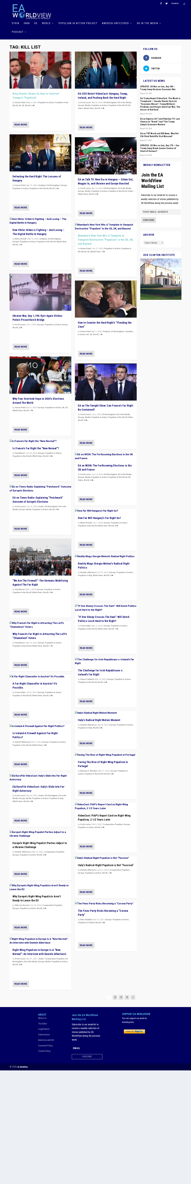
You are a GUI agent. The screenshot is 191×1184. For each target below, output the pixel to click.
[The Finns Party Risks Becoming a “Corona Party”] (106, 904)
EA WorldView (22, 1067)
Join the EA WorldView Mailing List (152, 180)
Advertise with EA (46, 1040)
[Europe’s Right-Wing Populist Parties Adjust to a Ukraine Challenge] (40, 834)
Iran (27, 23)
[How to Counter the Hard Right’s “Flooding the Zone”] (106, 299)
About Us (42, 1018)
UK (20, 105)
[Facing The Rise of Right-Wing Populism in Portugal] (106, 755)
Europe (64, 185)
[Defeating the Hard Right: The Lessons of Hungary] (40, 152)
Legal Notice (44, 1029)
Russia (65, 324)
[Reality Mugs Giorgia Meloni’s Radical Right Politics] (106, 557)
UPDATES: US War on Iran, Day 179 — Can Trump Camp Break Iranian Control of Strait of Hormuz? (159, 148)
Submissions (44, 1034)
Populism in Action (46, 102)
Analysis (42, 185)
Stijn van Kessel (22, 905)
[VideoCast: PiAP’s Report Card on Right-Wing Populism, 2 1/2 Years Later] (106, 806)
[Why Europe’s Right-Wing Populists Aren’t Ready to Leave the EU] (40, 887)
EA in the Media (147, 23)
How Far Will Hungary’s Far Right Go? (99, 518)
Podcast (18, 32)
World (46, 23)
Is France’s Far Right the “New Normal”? (36, 448)
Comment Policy (45, 1045)
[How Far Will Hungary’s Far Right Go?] (106, 511)
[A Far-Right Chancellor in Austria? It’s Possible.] (40, 677)
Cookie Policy (44, 1051)
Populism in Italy (56, 798)
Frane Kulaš (20, 692)
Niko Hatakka (86, 919)
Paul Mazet (20, 453)
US (35, 23)
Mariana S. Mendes (88, 771)
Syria (15, 23)
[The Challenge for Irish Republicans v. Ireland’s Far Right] (106, 661)
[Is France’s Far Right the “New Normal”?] (40, 441)
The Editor (42, 1023)
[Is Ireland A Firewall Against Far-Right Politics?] (40, 726)
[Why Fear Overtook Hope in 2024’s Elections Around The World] (40, 375)
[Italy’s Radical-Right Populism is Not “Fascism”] (106, 858)
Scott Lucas (20, 324)
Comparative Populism (54, 852)
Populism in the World (39, 188)
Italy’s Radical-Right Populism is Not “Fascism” (106, 865)
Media (28, 509)
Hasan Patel (20, 102)
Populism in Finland (86, 922)
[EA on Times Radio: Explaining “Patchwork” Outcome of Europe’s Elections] (40, 489)
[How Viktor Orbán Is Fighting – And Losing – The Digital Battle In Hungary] (40, 221)
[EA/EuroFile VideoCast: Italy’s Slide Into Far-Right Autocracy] (40, 778)
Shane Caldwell (87, 679)
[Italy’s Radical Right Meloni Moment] (106, 713)
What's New (61, 241)
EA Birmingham (53, 185)
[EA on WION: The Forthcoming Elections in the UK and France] (106, 456)
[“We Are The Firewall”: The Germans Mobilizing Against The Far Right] (40, 557)
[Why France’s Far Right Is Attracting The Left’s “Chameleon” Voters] (40, 625)
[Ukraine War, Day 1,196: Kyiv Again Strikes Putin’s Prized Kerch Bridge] (40, 292)
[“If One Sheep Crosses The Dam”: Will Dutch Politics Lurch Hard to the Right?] (106, 608)
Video (80, 108)
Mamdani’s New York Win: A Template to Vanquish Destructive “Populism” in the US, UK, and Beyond (106, 239)
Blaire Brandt (20, 238)
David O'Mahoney (22, 742)
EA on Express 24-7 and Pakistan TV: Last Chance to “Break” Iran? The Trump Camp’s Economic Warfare (160, 122)
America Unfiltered (115, 23)
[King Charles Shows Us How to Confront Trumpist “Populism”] (40, 70)
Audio (41, 506)
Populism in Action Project (77, 23)
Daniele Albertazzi (23, 852)
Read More (20, 124)
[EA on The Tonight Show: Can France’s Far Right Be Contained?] (106, 382)
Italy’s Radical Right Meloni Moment (99, 720)
